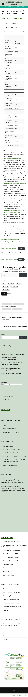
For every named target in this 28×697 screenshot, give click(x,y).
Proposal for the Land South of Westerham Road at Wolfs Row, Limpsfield (13, 363)
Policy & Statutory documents (11, 589)
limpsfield (13, 306)
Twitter (5, 635)
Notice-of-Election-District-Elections (9, 259)
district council (7, 304)
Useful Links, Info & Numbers (11, 432)
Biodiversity (6, 400)
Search (3, 334)
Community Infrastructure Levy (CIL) (13, 606)
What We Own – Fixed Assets (11, 599)
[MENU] (2, 4)
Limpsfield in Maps (8, 564)
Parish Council (6, 308)
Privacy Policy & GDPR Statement (12, 592)
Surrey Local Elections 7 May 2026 (11, 373)
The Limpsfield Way (8, 446)
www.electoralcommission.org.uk (13, 158)
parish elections (17, 308)
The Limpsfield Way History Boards (14, 449)
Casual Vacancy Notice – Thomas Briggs (12, 354)
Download (21, 248)
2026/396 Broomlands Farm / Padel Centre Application (11, 369)
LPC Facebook (5, 409)
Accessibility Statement (9, 596)
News (4, 425)
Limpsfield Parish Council (14, 3)
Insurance (5, 610)
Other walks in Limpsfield (10, 465)
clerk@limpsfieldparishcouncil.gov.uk (11, 346)
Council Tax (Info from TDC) (10, 554)
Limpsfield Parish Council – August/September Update (9, 358)
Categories (4, 382)
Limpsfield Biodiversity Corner (11, 541)
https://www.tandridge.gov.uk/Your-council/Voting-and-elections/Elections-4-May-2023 (13, 242)
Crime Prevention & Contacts (11, 557)
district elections (19, 304)
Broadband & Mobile (8, 396)
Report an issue (7, 568)
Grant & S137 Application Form (11, 561)
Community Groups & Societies (11, 550)
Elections (5, 306)
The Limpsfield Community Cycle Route (15, 456)
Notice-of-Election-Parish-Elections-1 (9, 248)
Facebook (5, 639)
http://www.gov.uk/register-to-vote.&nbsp (15, 183)
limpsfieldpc (18, 18)
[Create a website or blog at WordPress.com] (14, 690)
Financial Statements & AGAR (11, 603)
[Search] (24, 4)
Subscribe (22, 275)
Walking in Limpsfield (8, 575)
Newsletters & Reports (9, 428)
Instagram (6, 643)
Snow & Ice (6, 571)
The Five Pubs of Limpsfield (12, 453)
